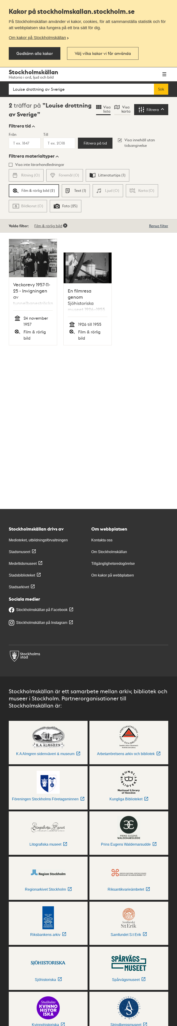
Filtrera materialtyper (32, 156)
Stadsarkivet (19, 587)
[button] (22, 125)
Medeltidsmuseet (23, 564)
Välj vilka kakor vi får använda (103, 53)
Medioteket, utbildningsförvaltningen (38, 540)
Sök (161, 89)
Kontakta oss (101, 540)
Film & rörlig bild (48, 225)
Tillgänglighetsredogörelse (113, 564)
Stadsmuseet (19, 552)
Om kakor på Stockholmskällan (37, 37)
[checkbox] (107, 175)
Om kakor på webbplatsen (112, 575)
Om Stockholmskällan (109, 552)
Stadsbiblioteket (22, 575)
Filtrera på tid (95, 143)
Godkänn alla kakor (34, 53)
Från (12, 134)
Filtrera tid (20, 126)
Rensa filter (158, 225)
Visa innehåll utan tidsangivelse (139, 142)
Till (45, 134)
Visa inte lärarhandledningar (39, 164)
